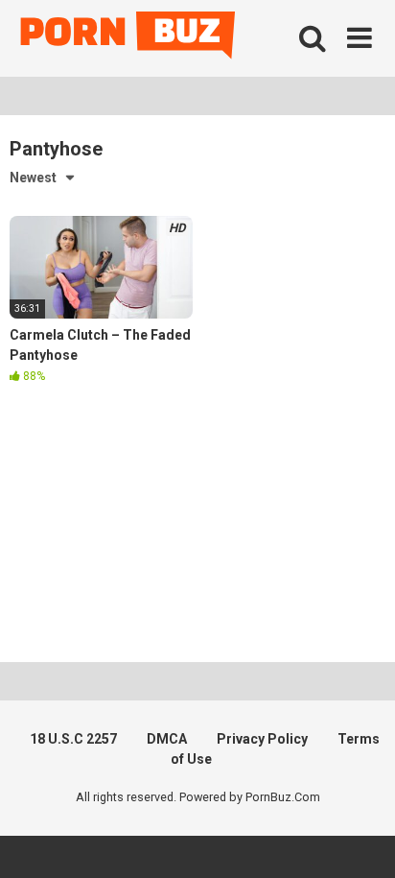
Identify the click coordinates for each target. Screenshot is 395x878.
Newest (33, 177)
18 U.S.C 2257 (73, 739)
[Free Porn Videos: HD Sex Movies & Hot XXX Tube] (129, 39)
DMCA (167, 739)
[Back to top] (359, 839)
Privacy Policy (262, 739)
